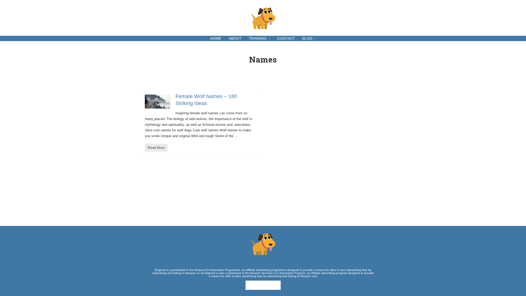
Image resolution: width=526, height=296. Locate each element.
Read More (156, 149)
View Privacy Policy (263, 285)
